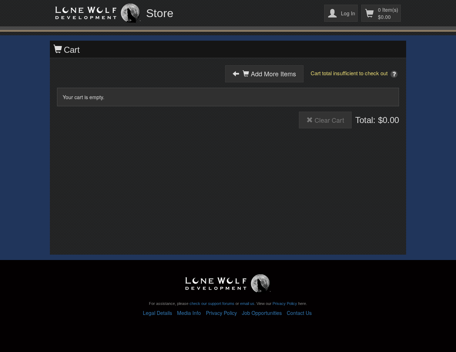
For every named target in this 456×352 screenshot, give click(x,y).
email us (247, 303)
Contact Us (299, 312)
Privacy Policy (285, 303)
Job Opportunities (262, 312)
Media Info (189, 312)
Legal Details (157, 312)
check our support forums (211, 303)
